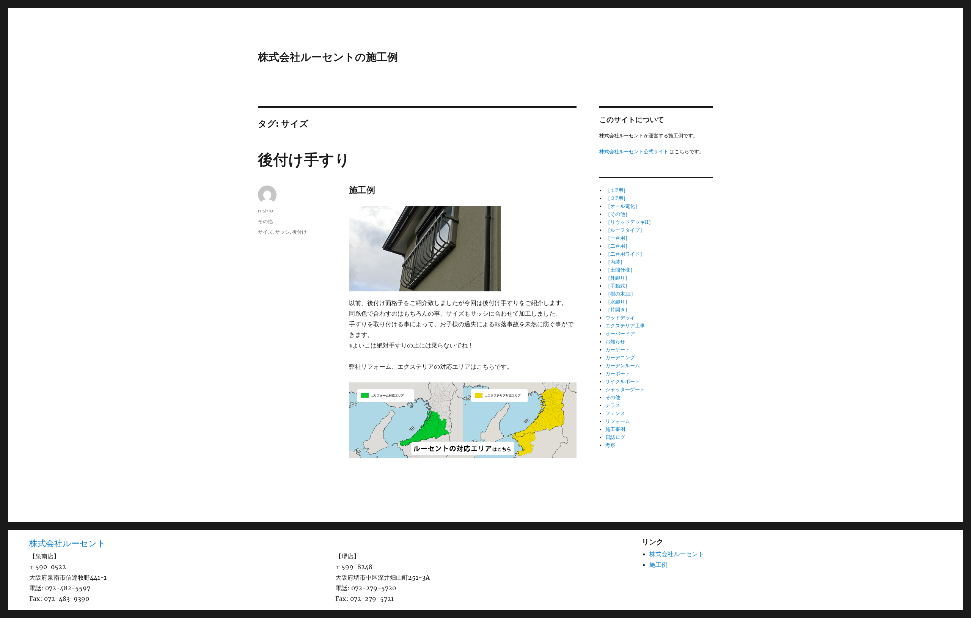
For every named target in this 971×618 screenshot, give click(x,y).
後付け (299, 232)
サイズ (265, 232)
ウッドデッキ (620, 318)
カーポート (617, 373)
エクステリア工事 (625, 325)
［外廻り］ (617, 278)
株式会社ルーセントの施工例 (328, 56)
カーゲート (617, 349)
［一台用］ (617, 238)
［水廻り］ (617, 302)
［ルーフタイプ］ (625, 230)
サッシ (282, 232)
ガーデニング (620, 357)
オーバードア (620, 333)
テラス (612, 405)
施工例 (658, 564)
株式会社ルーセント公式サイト (633, 151)
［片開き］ (617, 310)
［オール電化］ (622, 206)
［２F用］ (616, 198)
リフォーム (617, 421)
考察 (610, 445)
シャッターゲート (625, 389)
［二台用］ (617, 246)
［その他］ (617, 214)
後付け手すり (304, 159)
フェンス (615, 413)
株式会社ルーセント (67, 543)
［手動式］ (617, 286)
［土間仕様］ (620, 270)
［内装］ (615, 262)
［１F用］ (616, 190)
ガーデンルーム (622, 365)
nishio (265, 211)
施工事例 (615, 429)
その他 (265, 221)
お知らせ (615, 341)
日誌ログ (615, 437)
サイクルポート (622, 381)
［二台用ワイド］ (625, 254)
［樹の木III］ (620, 294)
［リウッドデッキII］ (629, 222)
